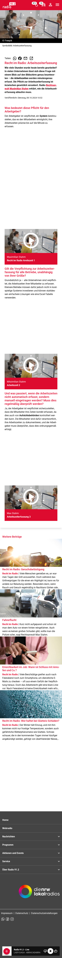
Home (5, 820)
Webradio (7, 828)
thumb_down (45, 951)
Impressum (7, 913)
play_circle (50, 951)
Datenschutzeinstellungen (44, 913)
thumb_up (55, 951)
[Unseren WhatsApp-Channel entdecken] (3, 919)
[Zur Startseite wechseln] (9, 5)
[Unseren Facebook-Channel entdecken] (7, 919)
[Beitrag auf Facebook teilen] (20, 58)
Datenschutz (21, 913)
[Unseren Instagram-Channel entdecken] (12, 919)
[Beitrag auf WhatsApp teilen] (14, 58)
